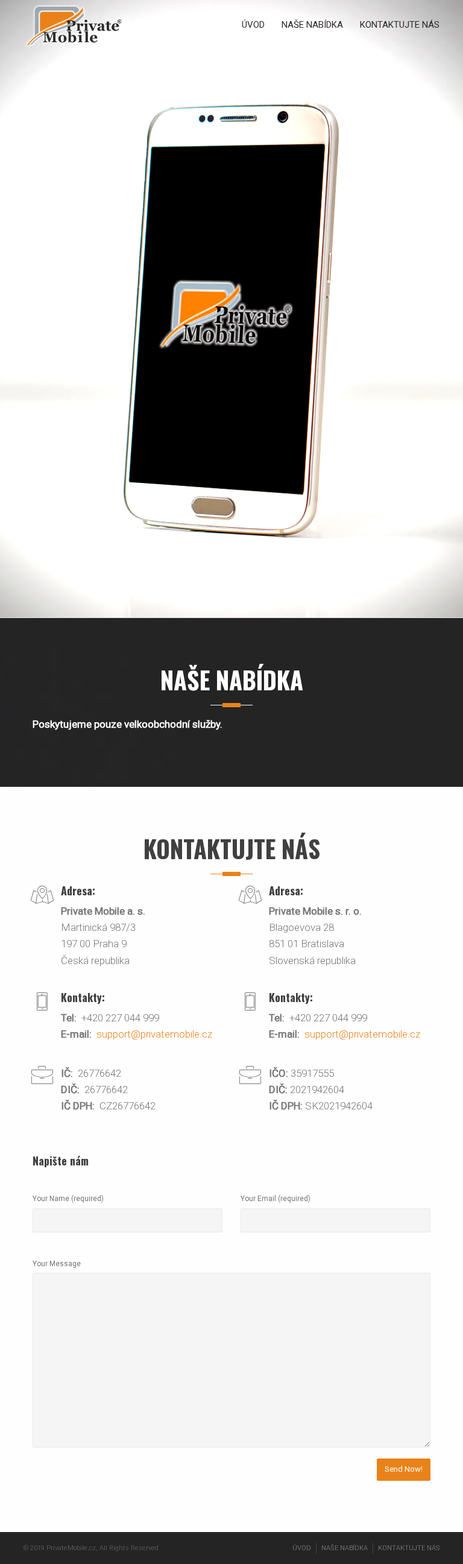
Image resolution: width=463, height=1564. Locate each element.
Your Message (57, 1264)
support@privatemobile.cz (154, 1034)
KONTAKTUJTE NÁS (399, 24)
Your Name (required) (68, 1198)
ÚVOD (253, 24)
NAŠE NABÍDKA (312, 24)
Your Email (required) (275, 1198)
